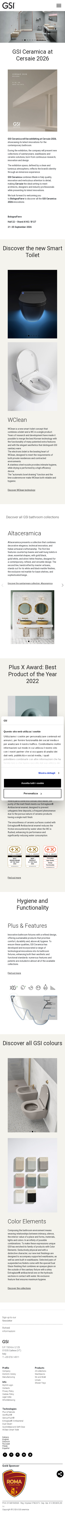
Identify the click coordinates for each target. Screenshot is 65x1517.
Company (6, 1371)
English (5, 1439)
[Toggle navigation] (59, 5)
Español (5, 1448)
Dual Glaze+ (7, 1424)
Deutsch (6, 1442)
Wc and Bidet (40, 1377)
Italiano (5, 1437)
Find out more (14, 877)
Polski (5, 1446)
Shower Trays (40, 1383)
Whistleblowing (8, 1400)
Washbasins (40, 1374)
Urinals (38, 1380)
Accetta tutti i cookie (32, 783)
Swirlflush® (7, 1415)
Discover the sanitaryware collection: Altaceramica (30, 583)
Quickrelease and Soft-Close (13, 1427)
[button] (51, 33)
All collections (40, 1371)
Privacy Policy (8, 1391)
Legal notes (7, 1397)
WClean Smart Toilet (10, 1430)
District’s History (9, 1374)
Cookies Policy (8, 1394)
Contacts (6, 1388)
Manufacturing (8, 1377)
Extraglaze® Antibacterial (12, 1421)
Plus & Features (8, 1412)
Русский (6, 1444)
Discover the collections (19, 1288)
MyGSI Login (7, 1385)
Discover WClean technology (21, 490)
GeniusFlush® (8, 1418)
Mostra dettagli (46, 773)
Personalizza (31, 793)
